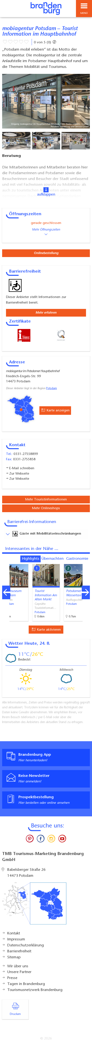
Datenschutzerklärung (25, 945)
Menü (84, 13)
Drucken (15, 1014)
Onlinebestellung (46, 253)
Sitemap (14, 957)
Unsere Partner (19, 972)
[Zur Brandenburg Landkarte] (34, 905)
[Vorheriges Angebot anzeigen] (6, 592)
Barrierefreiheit (19, 951)
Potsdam (51, 388)
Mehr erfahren (46, 312)
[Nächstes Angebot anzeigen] (86, 592)
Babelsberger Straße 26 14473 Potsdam (26, 873)
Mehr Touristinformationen (46, 499)
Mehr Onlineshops (46, 508)
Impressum (16, 939)
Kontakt (13, 933)
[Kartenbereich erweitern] (86, 561)
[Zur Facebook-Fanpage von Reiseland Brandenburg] (40, 839)
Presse (12, 978)
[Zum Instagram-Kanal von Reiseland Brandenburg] (51, 839)
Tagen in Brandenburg (26, 984)
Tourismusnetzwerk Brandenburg (34, 990)
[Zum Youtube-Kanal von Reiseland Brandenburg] (62, 839)
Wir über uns (17, 966)
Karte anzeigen (58, 410)
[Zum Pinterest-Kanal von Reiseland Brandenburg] (29, 839)
